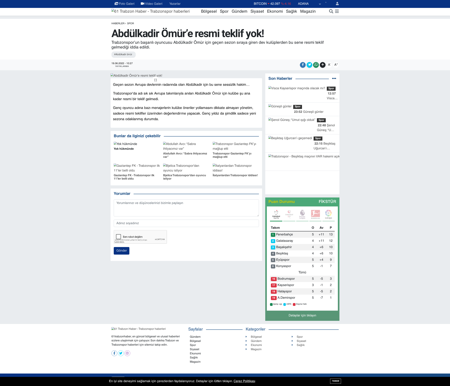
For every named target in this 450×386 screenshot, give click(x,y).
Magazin (308, 12)
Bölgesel (209, 12)
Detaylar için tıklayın (302, 315)
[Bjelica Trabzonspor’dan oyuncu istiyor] (186, 168)
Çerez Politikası (244, 381)
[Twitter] (121, 353)
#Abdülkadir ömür (123, 54)
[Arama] (330, 11)
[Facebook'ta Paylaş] (303, 65)
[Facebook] (114, 353)
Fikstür (327, 202)
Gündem (239, 12)
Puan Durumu (281, 202)
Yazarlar (175, 3)
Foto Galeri (126, 3)
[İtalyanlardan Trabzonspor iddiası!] (236, 168)
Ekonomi (275, 12)
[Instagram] (127, 353)
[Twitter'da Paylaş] (309, 65)
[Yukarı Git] (439, 375)
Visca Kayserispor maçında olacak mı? (335, 96)
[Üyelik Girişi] (336, 4)
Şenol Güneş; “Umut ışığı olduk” (326, 128)
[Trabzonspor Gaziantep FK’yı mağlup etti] (236, 146)
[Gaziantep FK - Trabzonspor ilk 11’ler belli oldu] (137, 168)
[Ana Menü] (336, 11)
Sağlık (291, 12)
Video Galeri (153, 3)
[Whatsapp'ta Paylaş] (316, 65)
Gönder (121, 250)
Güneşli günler (308, 112)
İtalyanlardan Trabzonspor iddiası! (235, 175)
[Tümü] (334, 78)
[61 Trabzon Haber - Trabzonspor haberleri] (150, 12)
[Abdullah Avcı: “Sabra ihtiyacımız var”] (186, 146)
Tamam (335, 381)
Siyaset (257, 12)
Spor (224, 12)
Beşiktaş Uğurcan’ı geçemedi (324, 146)
